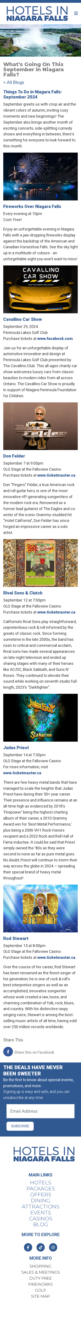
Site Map (40, 1296)
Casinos (40, 1218)
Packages (40, 1188)
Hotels (40, 1182)
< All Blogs (13, 82)
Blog (40, 1224)
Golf (40, 1290)
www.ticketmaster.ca (56, 475)
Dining (40, 1200)
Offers (40, 1194)
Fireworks (40, 1284)
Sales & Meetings (40, 1272)
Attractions (40, 1206)
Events (40, 1212)
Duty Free (40, 1278)
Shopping (40, 1266)
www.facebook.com (55, 338)
